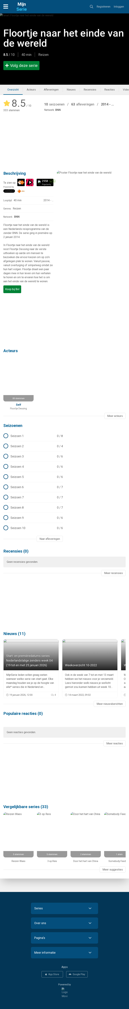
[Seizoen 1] (33, 436)
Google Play (79, 974)
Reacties (109, 89)
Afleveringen (51, 89)
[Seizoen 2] (33, 446)
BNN (58, 110)
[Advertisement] (64, 139)
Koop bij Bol (12, 289)
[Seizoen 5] (33, 477)
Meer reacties (114, 743)
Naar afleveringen (49, 538)
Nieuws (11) (14, 633)
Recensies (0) (16, 551)
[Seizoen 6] (33, 487)
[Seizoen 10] (33, 528)
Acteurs (31, 89)
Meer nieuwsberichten (110, 703)
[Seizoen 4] (33, 467)
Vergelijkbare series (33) (25, 806)
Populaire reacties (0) (23, 713)
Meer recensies (113, 573)
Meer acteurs (115, 416)
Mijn (21, 7)
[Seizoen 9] (33, 518)
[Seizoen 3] (33, 456)
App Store (53, 974)
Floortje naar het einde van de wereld (63, 38)
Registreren (103, 6)
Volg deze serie (24, 65)
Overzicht (13, 89)
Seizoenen (12, 425)
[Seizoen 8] (33, 508)
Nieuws (71, 89)
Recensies (90, 89)
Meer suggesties (112, 869)
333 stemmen (11, 110)
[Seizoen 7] (33, 497)
